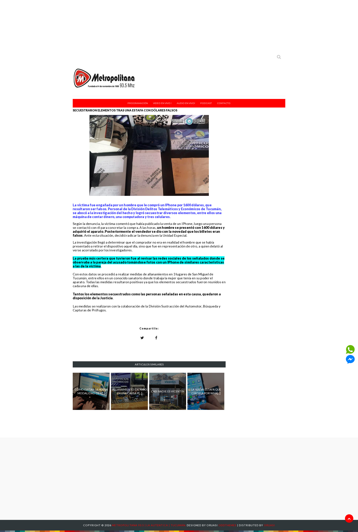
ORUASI (269, 525)
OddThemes (227, 525)
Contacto (223, 103)
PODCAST (206, 103)
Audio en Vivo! (186, 103)
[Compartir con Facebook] (156, 338)
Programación (138, 103)
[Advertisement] (179, 26)
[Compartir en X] (142, 338)
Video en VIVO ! (162, 103)
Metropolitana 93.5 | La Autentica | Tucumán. (149, 525)
